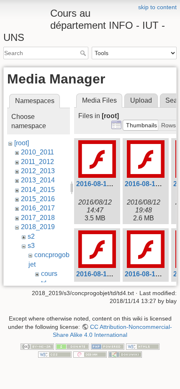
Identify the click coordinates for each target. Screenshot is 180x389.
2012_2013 (38, 170)
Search (84, 53)
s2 (31, 236)
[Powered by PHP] (107, 346)
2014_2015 (38, 189)
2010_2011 (37, 152)
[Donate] (72, 346)
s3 (31, 245)
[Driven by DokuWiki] (125, 354)
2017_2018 (38, 217)
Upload (141, 100)
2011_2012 (37, 161)
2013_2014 (38, 180)
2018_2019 (38, 226)
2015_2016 (38, 198)
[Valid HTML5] (142, 346)
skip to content (157, 7)
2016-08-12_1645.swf (109, 183)
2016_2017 (38, 208)
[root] (21, 143)
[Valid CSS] (55, 354)
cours (49, 273)
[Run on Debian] (90, 354)
